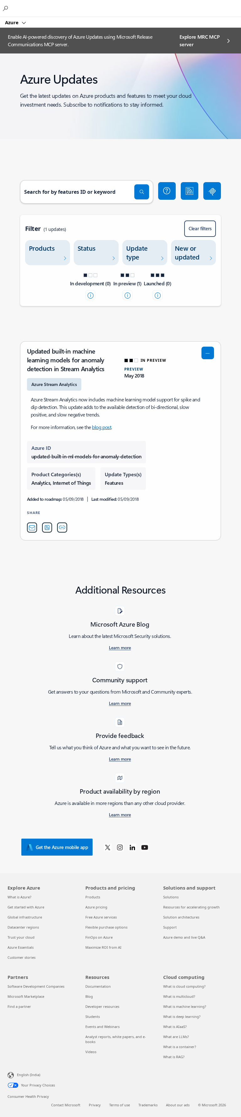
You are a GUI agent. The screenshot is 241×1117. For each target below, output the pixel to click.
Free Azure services (101, 917)
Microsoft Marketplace (26, 996)
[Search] (141, 191)
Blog (89, 996)
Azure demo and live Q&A (184, 937)
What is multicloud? (179, 996)
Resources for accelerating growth (191, 907)
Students (92, 1016)
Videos (90, 1051)
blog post (101, 427)
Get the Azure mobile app (62, 847)
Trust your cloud (21, 937)
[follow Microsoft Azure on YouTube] (144, 847)
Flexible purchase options (106, 927)
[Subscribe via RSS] (189, 191)
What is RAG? (174, 1056)
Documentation (98, 986)
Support (170, 927)
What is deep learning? (182, 1016)
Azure (12, 22)
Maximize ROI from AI (103, 947)
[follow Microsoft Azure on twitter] (107, 847)
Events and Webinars (102, 1026)
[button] (167, 191)
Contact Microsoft (65, 1105)
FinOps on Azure (99, 937)
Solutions (171, 897)
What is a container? (179, 1046)
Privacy (95, 1105)
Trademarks (148, 1105)
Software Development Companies (36, 986)
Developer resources (102, 1006)
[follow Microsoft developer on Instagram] (120, 847)
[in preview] (127, 295)
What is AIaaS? (175, 1026)
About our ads (178, 1105)
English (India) (28, 1074)
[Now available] (157, 295)
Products (92, 897)
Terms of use (119, 1105)
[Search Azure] (6, 8)
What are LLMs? (176, 1036)
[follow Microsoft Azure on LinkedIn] (132, 847)
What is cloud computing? (184, 986)
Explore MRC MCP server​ (199, 40)
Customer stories (21, 957)
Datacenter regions (23, 927)
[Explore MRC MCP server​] (212, 191)
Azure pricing (96, 907)
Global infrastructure (25, 917)
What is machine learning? (184, 1006)
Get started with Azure (26, 907)
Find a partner (19, 1006)
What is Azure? (19, 897)
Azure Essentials (21, 947)
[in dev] (90, 295)
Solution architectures (181, 917)
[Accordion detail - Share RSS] (47, 527)
